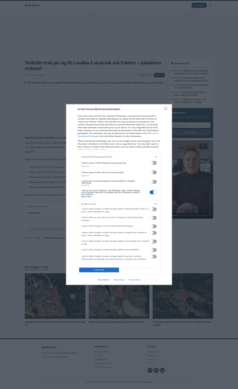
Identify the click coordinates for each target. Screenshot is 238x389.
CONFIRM (99, 270)
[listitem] (119, 156)
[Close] (166, 109)
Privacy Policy (135, 280)
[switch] (153, 163)
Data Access (119, 280)
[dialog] (119, 194)
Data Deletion (103, 280)
